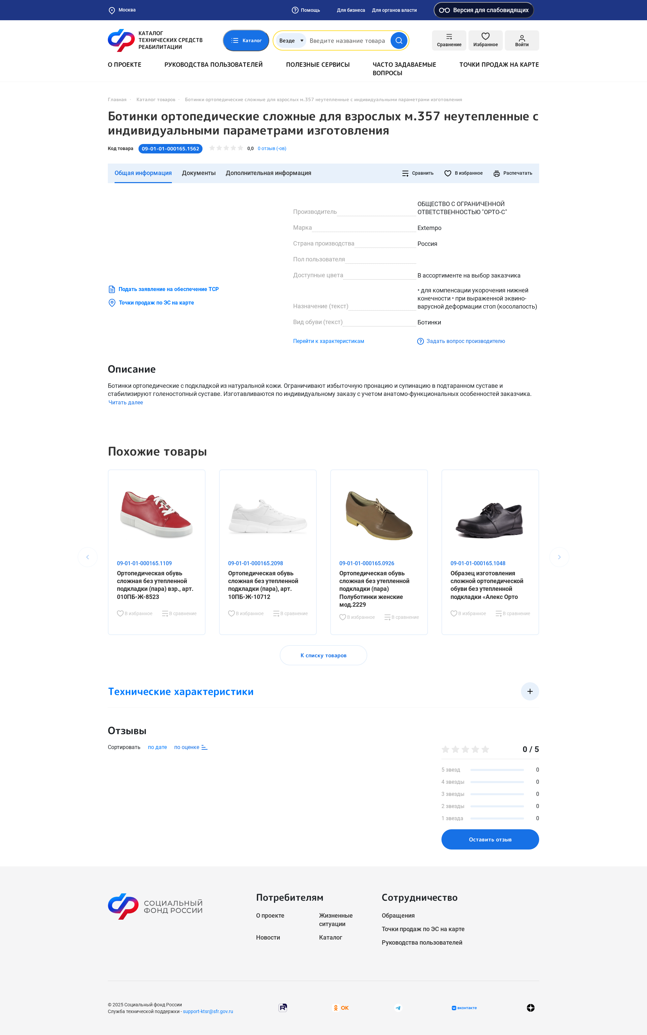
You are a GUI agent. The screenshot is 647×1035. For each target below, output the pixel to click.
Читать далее (126, 402)
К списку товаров (324, 655)
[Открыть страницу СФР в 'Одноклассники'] (340, 1007)
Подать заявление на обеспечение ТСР (169, 289)
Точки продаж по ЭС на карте (156, 302)
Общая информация (143, 172)
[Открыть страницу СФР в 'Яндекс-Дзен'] (530, 1008)
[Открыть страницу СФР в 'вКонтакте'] (464, 1008)
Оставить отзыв (490, 839)
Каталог (330, 937)
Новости (268, 937)
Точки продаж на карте (499, 64)
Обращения (398, 915)
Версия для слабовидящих (491, 9)
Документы (199, 172)
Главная (117, 99)
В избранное (468, 173)
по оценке (187, 747)
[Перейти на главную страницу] (155, 40)
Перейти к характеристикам (328, 341)
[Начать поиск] (399, 40)
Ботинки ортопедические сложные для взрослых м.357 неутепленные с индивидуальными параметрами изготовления (323, 123)
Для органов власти (394, 10)
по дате (157, 747)
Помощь (310, 10)
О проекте (125, 64)
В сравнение (182, 613)
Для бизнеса (351, 10)
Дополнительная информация (268, 172)
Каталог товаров (155, 99)
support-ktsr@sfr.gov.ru (208, 1011)
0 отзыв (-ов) (272, 148)
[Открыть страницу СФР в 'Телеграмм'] (398, 1007)
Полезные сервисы (318, 64)
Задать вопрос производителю (466, 341)
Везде (287, 40)
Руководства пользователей (213, 64)
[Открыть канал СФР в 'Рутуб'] (282, 1007)
